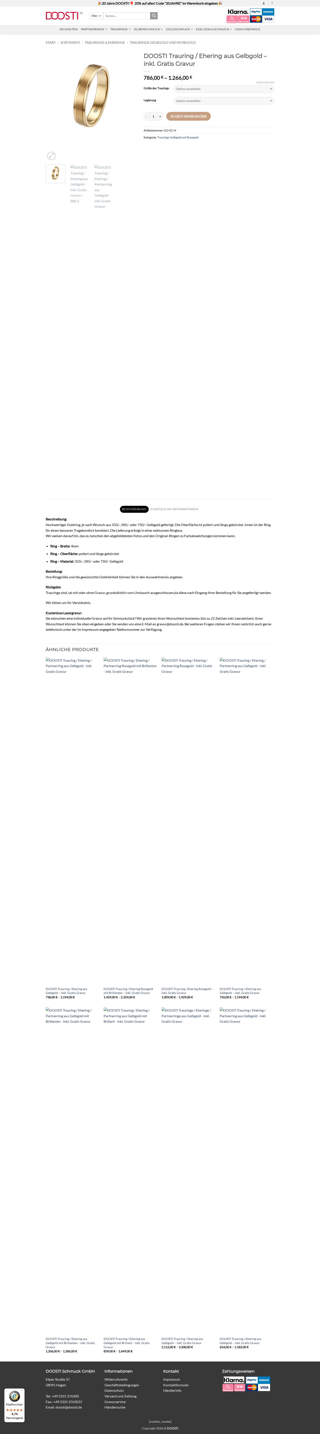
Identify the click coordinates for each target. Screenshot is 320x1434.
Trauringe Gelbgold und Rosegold (163, 42)
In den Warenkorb (188, 116)
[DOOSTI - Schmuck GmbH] (64, 16)
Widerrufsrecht (116, 1379)
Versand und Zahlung (120, 1396)
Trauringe (119, 29)
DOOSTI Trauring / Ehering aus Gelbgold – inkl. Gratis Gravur (66, 991)
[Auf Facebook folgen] (272, 3)
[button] (263, 3)
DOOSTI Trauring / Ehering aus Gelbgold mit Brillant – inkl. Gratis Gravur (127, 1343)
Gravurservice (247, 29)
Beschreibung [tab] (134, 509)
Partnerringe (92, 29)
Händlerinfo (172, 1390)
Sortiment (70, 42)
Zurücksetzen (265, 82)
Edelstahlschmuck (212, 29)
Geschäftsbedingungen (121, 1385)
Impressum (171, 1379)
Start (51, 42)
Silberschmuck (147, 29)
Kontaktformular (176, 1385)
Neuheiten (69, 29)
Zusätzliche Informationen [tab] (174, 509)
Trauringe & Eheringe (105, 42)
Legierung (150, 100)
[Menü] (22, 1391)
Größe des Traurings (156, 88)
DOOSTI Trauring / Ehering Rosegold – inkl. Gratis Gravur (187, 991)
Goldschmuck (178, 29)
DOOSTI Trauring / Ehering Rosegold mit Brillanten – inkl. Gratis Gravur (128, 991)
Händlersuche (114, 1407)
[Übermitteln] (154, 16)
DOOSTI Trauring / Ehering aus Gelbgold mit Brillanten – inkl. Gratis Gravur (70, 1343)
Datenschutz (114, 1390)
